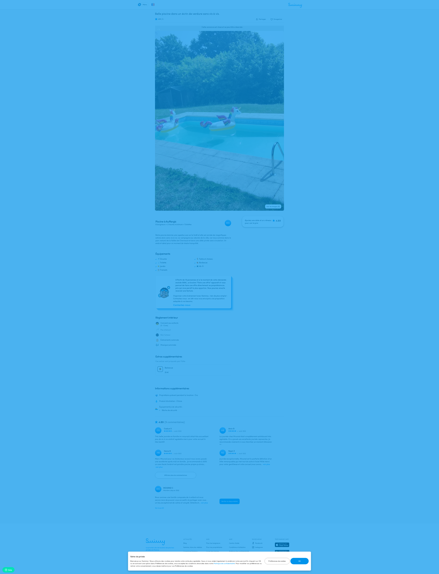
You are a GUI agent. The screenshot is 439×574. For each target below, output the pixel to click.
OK (299, 561)
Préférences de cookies (277, 561)
